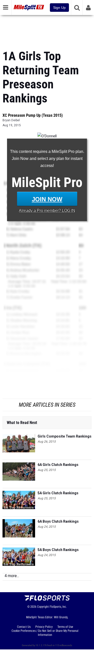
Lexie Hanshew (22, 326)
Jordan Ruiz (19, 332)
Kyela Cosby (20, 252)
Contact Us (24, 627)
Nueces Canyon (23, 364)
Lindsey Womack (23, 314)
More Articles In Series (47, 405)
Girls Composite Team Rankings (64, 436)
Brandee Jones (22, 395)
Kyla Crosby (19, 291)
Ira (9, 307)
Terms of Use (65, 627)
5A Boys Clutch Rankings (58, 550)
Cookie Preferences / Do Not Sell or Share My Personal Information (45, 633)
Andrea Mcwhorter (24, 270)
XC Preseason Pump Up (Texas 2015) (33, 115)
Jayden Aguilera (23, 377)
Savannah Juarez (24, 338)
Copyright (43, 607)
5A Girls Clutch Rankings (58, 493)
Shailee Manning (23, 320)
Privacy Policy (44, 627)
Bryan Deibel (11, 120)
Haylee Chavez (22, 389)
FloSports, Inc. (58, 607)
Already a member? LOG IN (47, 210)
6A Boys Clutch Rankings (58, 521)
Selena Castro (21, 229)
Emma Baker (20, 264)
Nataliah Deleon (23, 383)
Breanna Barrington (25, 353)
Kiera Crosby (20, 258)
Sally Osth (18, 276)
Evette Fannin (21, 297)
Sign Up (59, 8)
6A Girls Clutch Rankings (58, 465)
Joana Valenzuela (24, 371)
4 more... (12, 575)
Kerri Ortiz (18, 235)
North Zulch (18, 245)
